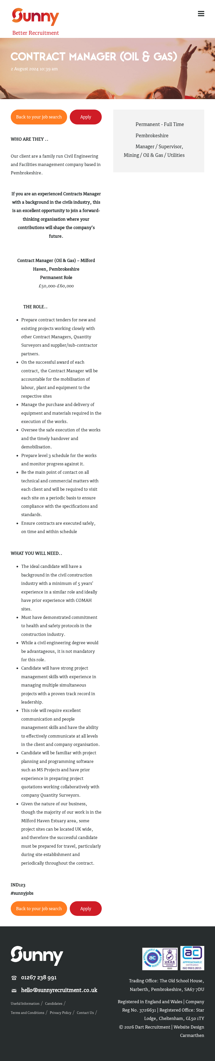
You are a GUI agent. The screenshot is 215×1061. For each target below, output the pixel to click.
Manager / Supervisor (158, 146)
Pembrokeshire (152, 135)
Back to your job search (39, 117)
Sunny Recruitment (35, 18)
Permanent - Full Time (160, 124)
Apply (85, 117)
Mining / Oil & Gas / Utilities (154, 155)
